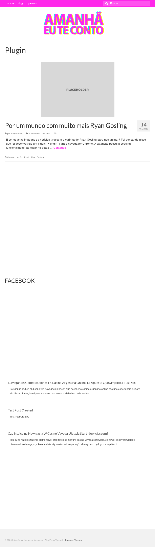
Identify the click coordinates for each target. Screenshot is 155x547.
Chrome (11, 157)
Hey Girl (19, 157)
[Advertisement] (77, 352)
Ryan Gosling (37, 157)
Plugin (27, 157)
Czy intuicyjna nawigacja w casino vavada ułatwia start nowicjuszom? (58, 433)
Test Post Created (20, 410)
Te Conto (45, 133)
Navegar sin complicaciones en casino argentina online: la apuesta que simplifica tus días (72, 382)
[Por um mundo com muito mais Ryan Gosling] (77, 89)
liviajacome (16, 133)
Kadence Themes (73, 540)
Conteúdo (59, 147)
